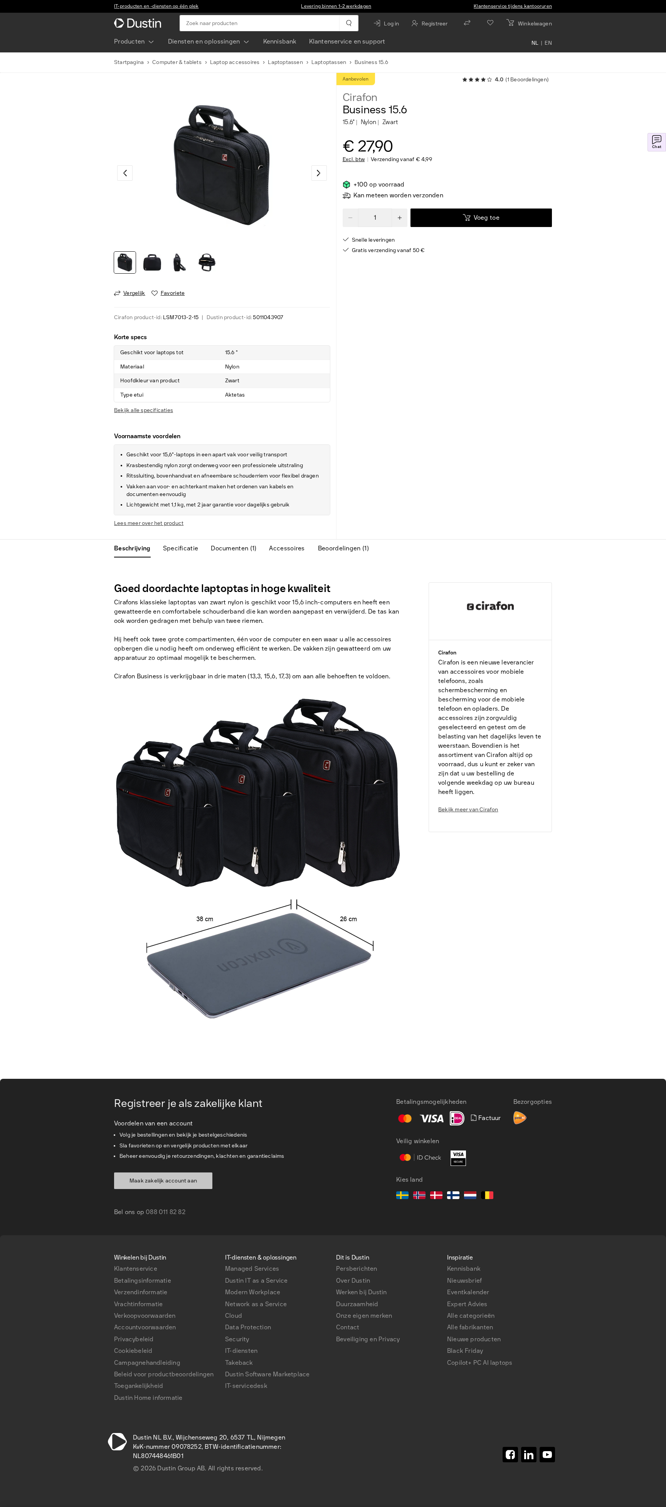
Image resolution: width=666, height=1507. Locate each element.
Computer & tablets (177, 62)
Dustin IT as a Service (256, 1280)
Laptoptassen (285, 62)
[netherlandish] (470, 1196)
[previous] (125, 173)
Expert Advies (467, 1304)
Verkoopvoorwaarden (145, 1315)
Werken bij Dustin (361, 1292)
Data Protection (248, 1327)
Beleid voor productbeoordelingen (164, 1374)
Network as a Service (256, 1304)
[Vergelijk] (467, 23)
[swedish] (402, 1196)
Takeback (239, 1362)
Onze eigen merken (364, 1315)
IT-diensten (241, 1350)
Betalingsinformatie (142, 1280)
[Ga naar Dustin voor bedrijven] (139, 23)
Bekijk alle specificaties (143, 410)
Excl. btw (354, 159)
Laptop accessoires (235, 62)
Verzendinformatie (140, 1292)
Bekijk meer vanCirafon (468, 809)
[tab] (135, 548)
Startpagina (129, 62)
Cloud (233, 1315)
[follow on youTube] (547, 1454)
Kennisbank (280, 41)
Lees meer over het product (148, 523)
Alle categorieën (470, 1315)
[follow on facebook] (510, 1454)
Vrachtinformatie (138, 1304)
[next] (319, 173)
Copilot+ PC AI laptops (479, 1362)
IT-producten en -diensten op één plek (156, 6)
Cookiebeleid (133, 1350)
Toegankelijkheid (138, 1385)
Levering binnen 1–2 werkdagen (336, 6)
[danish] (436, 1196)
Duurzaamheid (357, 1304)
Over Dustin (353, 1280)
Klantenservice (135, 1268)
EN (548, 43)
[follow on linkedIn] (528, 1454)
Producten (129, 41)
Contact (347, 1327)
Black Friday (465, 1350)
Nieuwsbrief (464, 1280)
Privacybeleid (134, 1339)
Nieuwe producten (474, 1339)
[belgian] (487, 1196)
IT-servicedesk (246, 1385)
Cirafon (360, 97)
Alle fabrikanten (470, 1327)
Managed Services (252, 1268)
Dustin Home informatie (148, 1397)
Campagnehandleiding (147, 1362)
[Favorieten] (490, 23)
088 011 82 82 (165, 1212)
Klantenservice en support (347, 41)
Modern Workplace (252, 1292)
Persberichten (356, 1268)
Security (237, 1339)
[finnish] (453, 1196)
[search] (348, 23)
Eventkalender (468, 1292)
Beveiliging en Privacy (368, 1339)
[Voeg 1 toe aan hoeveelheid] (399, 218)
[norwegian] (419, 1196)
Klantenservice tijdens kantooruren (513, 6)
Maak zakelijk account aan (163, 1180)
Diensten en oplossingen (204, 41)
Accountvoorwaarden (145, 1327)
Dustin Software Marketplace (267, 1374)
